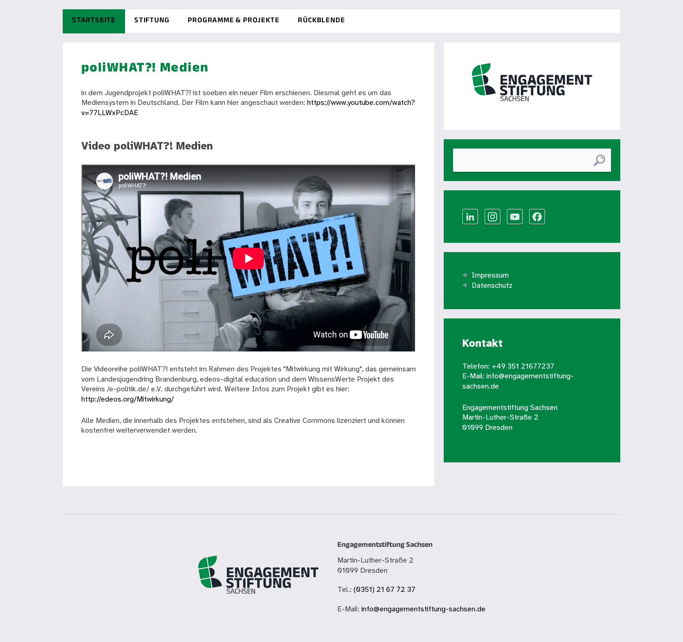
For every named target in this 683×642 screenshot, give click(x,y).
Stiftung (151, 21)
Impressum (490, 275)
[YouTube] (515, 216)
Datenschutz (492, 286)
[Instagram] (492, 216)
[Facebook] (537, 216)
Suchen (599, 160)
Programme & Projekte (233, 21)
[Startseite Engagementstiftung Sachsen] (532, 85)
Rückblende (321, 21)
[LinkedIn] (470, 216)
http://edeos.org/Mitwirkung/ (127, 399)
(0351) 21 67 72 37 (384, 590)
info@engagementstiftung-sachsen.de (423, 609)
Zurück (92, 452)
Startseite (94, 21)
